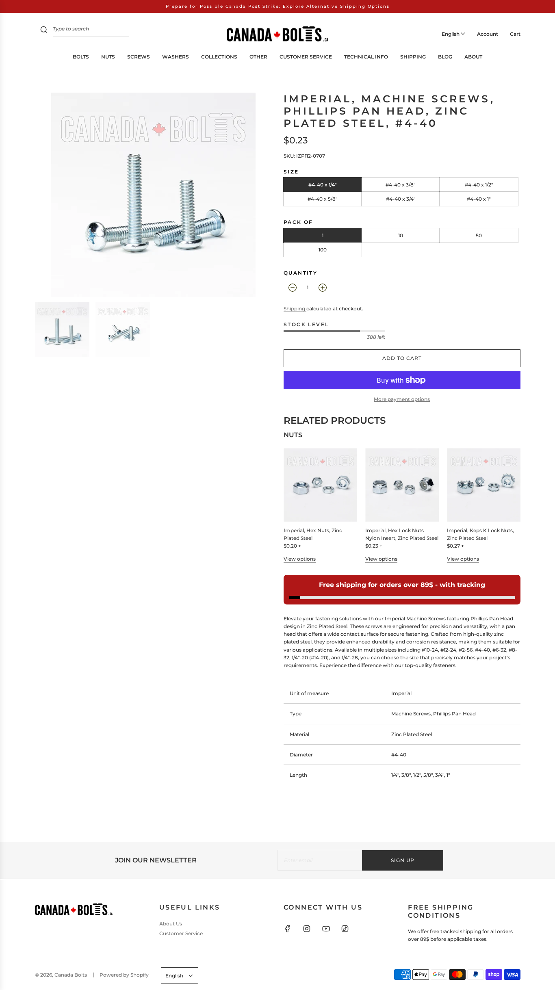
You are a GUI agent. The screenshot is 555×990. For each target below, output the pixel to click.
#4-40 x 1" (479, 199)
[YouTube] (326, 929)
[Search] (44, 31)
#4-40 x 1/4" (322, 185)
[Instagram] (307, 929)
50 (479, 235)
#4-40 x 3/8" (401, 185)
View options (300, 559)
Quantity (300, 273)
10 (400, 235)
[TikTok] (345, 929)
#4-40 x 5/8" (323, 199)
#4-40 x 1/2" (479, 185)
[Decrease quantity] (292, 288)
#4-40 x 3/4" (401, 199)
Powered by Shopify (124, 975)
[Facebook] (288, 929)
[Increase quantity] (323, 288)
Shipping (295, 308)
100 (323, 250)
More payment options (402, 399)
